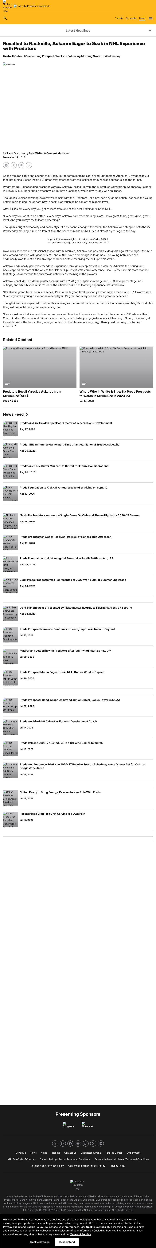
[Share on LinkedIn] (21, 165)
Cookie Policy (34, 1226)
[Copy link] (29, 165)
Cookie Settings (96, 1226)
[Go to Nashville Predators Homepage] (32, 6)
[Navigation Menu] (150, 18)
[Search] (5, 18)
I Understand (67, 1241)
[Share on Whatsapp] (6, 165)
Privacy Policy (12, 1226)
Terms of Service (80, 1234)
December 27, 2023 (98, 242)
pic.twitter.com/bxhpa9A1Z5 (93, 239)
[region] (78, 1231)
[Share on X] (14, 165)
